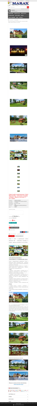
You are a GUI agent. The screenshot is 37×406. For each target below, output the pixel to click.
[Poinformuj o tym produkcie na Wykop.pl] (27, 232)
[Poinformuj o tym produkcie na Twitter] (22, 232)
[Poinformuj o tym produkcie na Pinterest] (24, 232)
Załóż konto (22, 0)
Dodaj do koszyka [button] (15, 227)
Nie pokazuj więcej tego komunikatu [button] (19, 404)
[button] (8, 1)
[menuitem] (11, 13)
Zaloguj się (18, 0)
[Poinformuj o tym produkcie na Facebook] (21, 232)
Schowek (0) (27, 0)
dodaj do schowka (12, 229)
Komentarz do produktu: (12, 209)
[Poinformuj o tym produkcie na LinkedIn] (26, 232)
